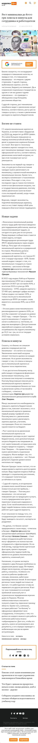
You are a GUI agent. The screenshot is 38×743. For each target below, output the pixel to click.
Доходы (23, 639)
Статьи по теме (8, 666)
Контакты (13, 718)
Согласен (13, 740)
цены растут (7, 457)
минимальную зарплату (21, 202)
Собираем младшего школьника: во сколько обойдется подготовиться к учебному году (18, 698)
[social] (10, 655)
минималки (7, 79)
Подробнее (24, 740)
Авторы (25, 718)
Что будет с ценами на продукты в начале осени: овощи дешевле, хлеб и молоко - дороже (19, 687)
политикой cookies (19, 735)
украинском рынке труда (12, 566)
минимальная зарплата (10, 639)
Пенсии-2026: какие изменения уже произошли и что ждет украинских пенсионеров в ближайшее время (18, 675)
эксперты (19, 636)
